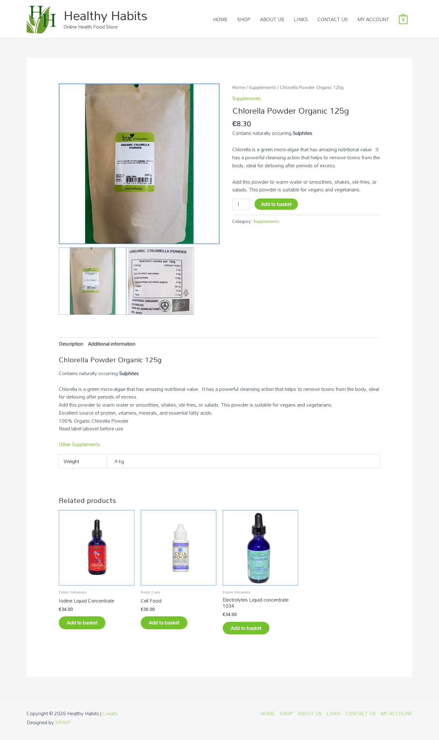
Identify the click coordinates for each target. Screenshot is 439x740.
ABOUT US (272, 19)
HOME (220, 19)
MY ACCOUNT (373, 19)
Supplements (262, 87)
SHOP (243, 19)
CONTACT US (333, 19)
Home (238, 87)
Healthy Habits (106, 15)
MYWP (63, 722)
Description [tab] (71, 343)
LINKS (301, 19)
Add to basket (276, 204)
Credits (110, 713)
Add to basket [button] (82, 622)
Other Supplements (79, 444)
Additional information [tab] (111, 343)
